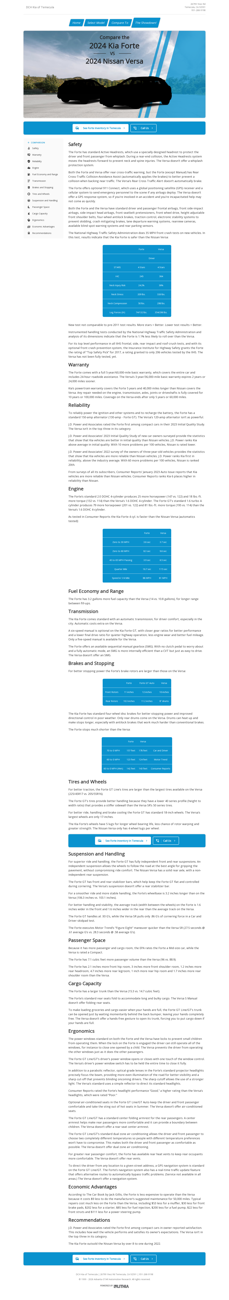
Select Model (96, 23)
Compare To (120, 23)
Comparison (38, 142)
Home (76, 23)
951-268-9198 (198, 10)
